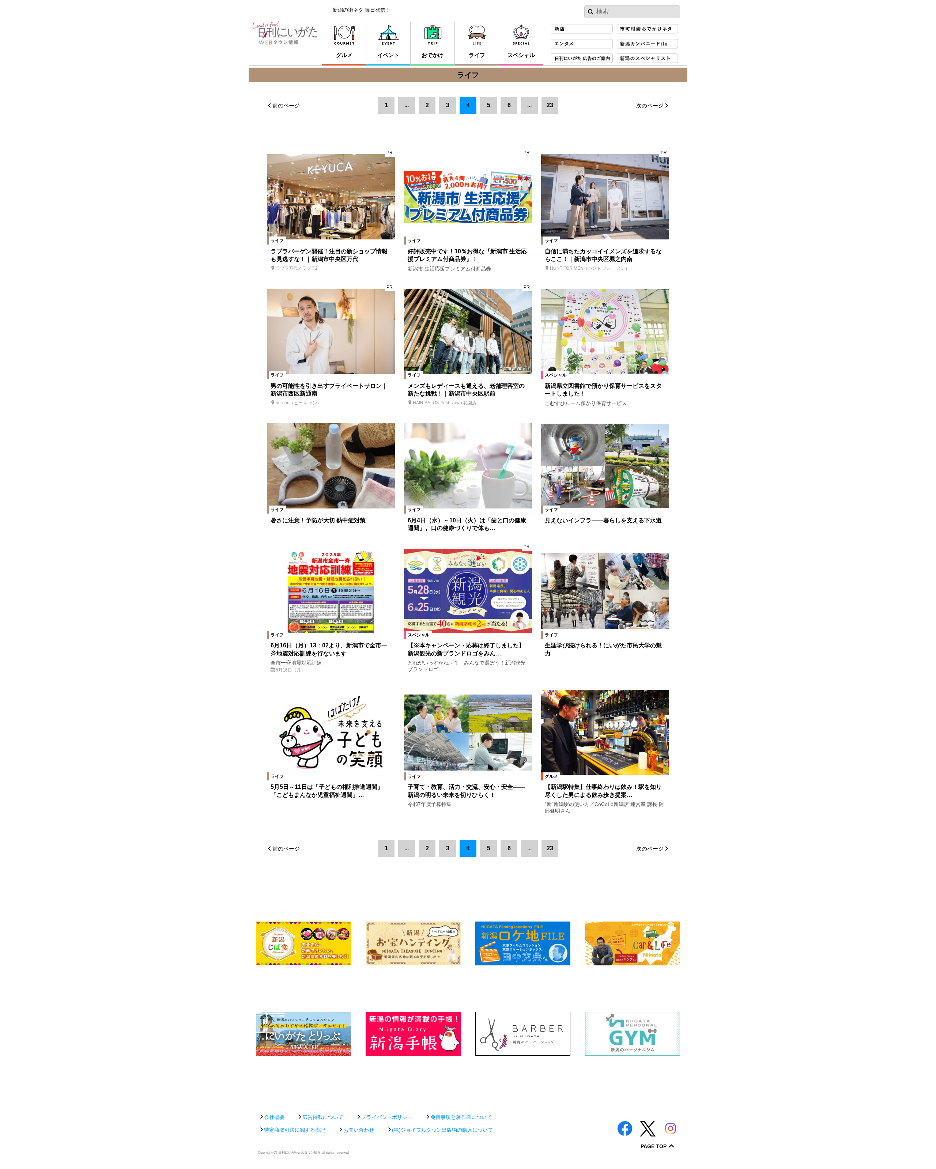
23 (550, 105)
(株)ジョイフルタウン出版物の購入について (442, 1130)
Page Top (654, 1146)
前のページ (286, 105)
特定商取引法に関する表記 (294, 1130)
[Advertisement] (468, 1081)
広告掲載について (322, 1117)
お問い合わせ (358, 1130)
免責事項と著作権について (461, 1117)
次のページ (650, 105)
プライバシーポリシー (386, 1117)
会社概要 (274, 1117)
